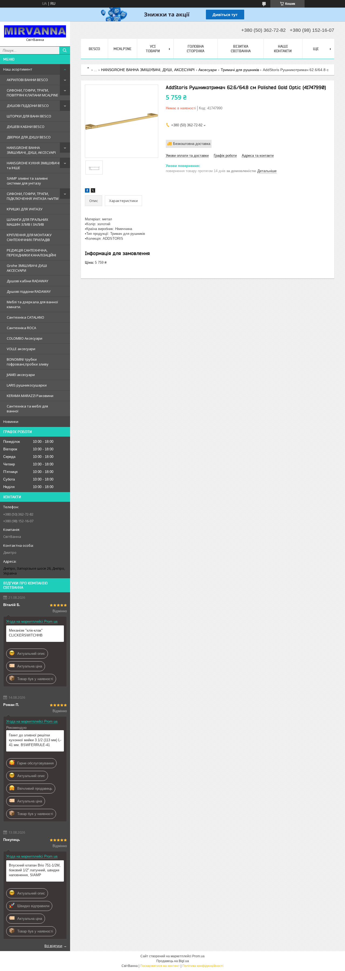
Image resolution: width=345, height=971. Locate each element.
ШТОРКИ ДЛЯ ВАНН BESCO (29, 116)
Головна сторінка (195, 48)
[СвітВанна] (35, 31)
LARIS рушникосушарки (27, 385)
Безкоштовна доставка (191, 144)
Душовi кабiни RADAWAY (27, 281)
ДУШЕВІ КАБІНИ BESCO (25, 126)
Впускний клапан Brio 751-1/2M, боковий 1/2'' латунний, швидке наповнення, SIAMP (35, 870)
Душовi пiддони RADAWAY (29, 291)
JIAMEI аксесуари (21, 374)
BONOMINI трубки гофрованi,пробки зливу (28, 362)
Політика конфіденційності (202, 966)
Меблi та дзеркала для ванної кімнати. (32, 304)
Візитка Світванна (241, 48)
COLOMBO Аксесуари (24, 338)
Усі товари (153, 48)
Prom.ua (198, 956)
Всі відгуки (53, 945)
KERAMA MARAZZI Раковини (30, 395)
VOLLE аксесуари (21, 348)
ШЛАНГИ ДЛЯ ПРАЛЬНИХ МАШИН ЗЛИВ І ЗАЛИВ (27, 222)
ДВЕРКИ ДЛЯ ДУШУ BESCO (29, 137)
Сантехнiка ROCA (21, 327)
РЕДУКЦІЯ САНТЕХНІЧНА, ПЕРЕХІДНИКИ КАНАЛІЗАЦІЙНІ (31, 252)
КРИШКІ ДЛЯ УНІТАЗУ (24, 209)
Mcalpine (122, 49)
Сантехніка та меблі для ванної (27, 408)
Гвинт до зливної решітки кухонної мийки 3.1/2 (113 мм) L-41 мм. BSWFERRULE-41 (35, 740)
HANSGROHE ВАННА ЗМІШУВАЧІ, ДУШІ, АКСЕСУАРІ (31, 150)
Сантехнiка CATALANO (25, 317)
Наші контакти (283, 48)
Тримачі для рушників (240, 70)
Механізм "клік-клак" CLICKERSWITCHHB (26, 632)
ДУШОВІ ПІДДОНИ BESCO (28, 105)
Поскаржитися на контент (160, 966)
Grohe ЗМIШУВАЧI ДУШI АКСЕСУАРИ (27, 268)
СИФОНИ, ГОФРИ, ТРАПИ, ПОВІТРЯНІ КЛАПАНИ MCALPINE (32, 93)
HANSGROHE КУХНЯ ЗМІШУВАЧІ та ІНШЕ (33, 165)
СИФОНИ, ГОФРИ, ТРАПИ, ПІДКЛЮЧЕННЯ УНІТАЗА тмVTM (32, 196)
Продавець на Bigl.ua (172, 961)
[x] (93, 191)
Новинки (10, 421)
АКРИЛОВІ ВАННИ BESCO (27, 79)
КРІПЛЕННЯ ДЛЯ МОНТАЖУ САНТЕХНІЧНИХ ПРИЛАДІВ (29, 237)
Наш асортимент (17, 69)
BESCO (94, 49)
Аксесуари (207, 70)
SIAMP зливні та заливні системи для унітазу (27, 181)
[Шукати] (64, 50)
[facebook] (87, 191)
